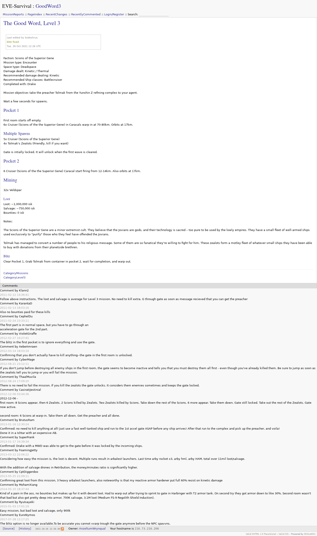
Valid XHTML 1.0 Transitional (261, 534)
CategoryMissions (15, 273)
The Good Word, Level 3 (31, 23)
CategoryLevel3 (14, 277)
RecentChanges (56, 14)
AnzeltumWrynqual (92, 528)
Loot (6, 198)
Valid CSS (284, 534)
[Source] (8, 528)
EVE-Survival (16, 5)
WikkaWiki (309, 534)
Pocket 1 (11, 110)
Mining (10, 180)
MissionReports (13, 14)
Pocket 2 (11, 161)
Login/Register (114, 14)
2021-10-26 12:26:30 (47, 528)
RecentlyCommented (85, 14)
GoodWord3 (48, 5)
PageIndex (35, 14)
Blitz (6, 256)
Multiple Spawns (16, 133)
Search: (133, 14)
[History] (25, 528)
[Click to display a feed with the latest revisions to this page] (62, 528)
